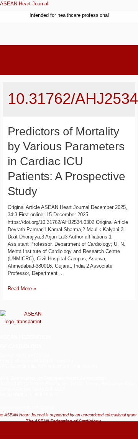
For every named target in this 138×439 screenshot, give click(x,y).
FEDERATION (34, 337)
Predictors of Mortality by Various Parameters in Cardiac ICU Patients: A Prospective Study (66, 161)
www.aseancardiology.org (27, 407)
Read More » (22, 288)
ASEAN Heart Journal (24, 4)
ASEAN (8, 337)
